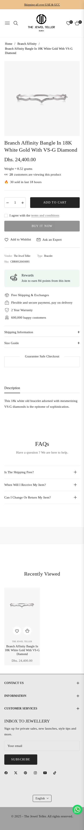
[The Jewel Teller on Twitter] (17, 773)
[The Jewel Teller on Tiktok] (56, 773)
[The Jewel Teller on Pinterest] (26, 773)
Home (8, 43)
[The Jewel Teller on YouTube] (46, 773)
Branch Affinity (27, 43)
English (40, 798)
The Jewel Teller (22, 641)
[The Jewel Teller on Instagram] (36, 773)
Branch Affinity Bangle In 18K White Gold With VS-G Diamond (22, 650)
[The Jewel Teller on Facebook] (7, 773)
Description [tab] (12, 388)
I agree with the (34, 215)
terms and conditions (45, 215)
